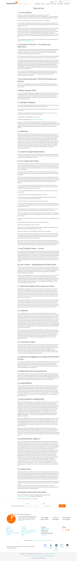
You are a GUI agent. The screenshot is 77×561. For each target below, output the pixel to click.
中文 (22, 536)
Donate (20, 3)
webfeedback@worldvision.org (28, 40)
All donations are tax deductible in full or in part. (49, 553)
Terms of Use (34, 555)
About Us (43, 3)
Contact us (44, 535)
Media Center (9, 529)
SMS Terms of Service (40, 555)
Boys (43, 540)
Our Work (48, 3)
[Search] (60, 2)
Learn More (20, 520)
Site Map (23, 528)
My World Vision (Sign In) (12, 533)
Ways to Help (53, 3)
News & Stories (60, 3)
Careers (23, 526)
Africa (36, 540)
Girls (39, 540)
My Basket (8, 534)
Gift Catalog (37, 3)
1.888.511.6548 (45, 528)
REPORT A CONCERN (26, 533)
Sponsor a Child (26, 3)
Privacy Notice (28, 555)
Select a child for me (49, 540)
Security (24, 555)
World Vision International (29, 531)
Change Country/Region (28, 529)
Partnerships (66, 3)
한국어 (22, 534)
